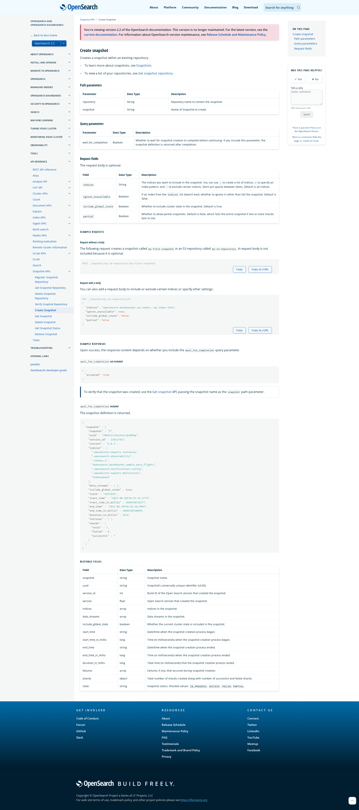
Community (190, 7)
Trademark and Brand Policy (181, 750)
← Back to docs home (43, 35)
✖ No (315, 79)
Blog (235, 7)
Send (306, 114)
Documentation (215, 7)
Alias (36, 175)
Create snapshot (303, 34)
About (154, 7)
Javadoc (35, 364)
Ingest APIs (39, 223)
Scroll (36, 259)
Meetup (252, 744)
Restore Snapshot (46, 334)
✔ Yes (298, 79)
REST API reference (44, 169)
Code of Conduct (87, 718)
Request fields (303, 48)
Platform (170, 7)
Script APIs (39, 253)
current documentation (100, 35)
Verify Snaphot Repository (51, 304)
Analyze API (40, 181)
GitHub (81, 731)
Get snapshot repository (155, 73)
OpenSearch (79, 8)
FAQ (164, 737)
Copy (239, 269)
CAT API (37, 187)
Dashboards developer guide (48, 370)
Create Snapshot (45, 310)
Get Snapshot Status (47, 328)
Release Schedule (173, 725)
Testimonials (170, 744)
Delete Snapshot (45, 322)
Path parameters (304, 38)
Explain (37, 211)
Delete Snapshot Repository (45, 296)
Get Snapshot (43, 316)
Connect (253, 718)
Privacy (166, 756)
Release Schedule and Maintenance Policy (236, 35)
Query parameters (305, 43)
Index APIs (39, 217)
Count (36, 199)
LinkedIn (253, 731)
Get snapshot (161, 392)
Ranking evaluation (45, 241)
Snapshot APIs (41, 271)
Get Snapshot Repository (50, 288)
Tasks (36, 340)
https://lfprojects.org (193, 800)
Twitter (252, 725)
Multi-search (41, 229)
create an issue (311, 140)
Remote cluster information (50, 247)
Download (251, 7)
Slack (79, 737)
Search (37, 265)
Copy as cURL (260, 269)
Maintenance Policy (175, 731)
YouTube (253, 737)
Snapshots (143, 65)
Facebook (253, 750)
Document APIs (42, 205)
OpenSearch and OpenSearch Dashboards (46, 23)
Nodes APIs (40, 235)
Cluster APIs (40, 193)
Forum (80, 725)
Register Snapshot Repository (46, 279)
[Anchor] (110, 50)
